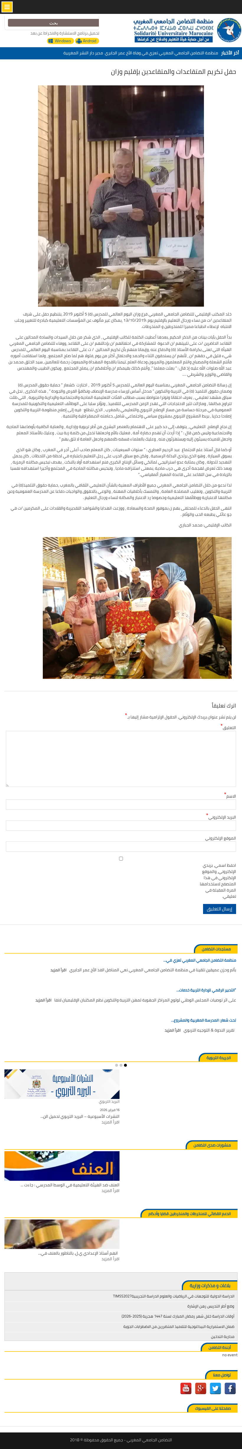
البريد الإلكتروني (221, 817)
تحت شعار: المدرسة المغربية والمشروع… (203, 1020)
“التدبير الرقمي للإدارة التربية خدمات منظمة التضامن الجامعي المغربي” (156, 53)
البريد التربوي (109, 1102)
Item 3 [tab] (116, 1065)
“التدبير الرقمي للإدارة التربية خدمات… (206, 990)
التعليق (228, 728)
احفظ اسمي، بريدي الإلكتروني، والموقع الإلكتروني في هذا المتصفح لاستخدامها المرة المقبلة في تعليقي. (218, 881)
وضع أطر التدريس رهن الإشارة (210, 1306)
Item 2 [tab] (121, 1065)
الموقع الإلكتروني (220, 838)
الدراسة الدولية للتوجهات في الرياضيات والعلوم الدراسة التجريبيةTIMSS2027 (173, 1296)
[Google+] (201, 1388)
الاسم (230, 796)
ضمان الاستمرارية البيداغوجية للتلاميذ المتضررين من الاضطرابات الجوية (178, 1326)
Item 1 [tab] (125, 1065)
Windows (63, 41)
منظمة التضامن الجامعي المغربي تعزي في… (199, 960)
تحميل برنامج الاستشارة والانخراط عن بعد (64, 33)
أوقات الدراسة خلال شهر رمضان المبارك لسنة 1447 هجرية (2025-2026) (178, 1316)
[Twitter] (215, 1388)
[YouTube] (186, 1388)
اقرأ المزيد (58, 970)
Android (89, 41)
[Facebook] (230, 1388)
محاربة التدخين (222, 1336)
